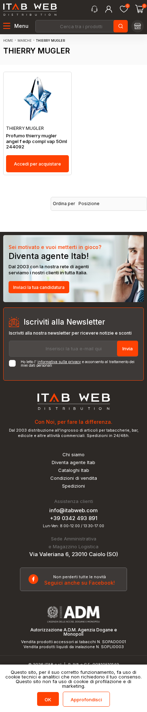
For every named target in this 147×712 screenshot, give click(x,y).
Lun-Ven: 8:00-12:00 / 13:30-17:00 (73, 526)
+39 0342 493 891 (73, 518)
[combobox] (81, 26)
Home (8, 40)
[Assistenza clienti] (94, 9)
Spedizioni (73, 486)
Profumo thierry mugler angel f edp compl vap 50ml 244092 (36, 141)
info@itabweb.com (73, 510)
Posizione (89, 204)
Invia (127, 348)
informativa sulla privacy (59, 362)
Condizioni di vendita (73, 478)
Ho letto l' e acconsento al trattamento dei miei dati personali (78, 363)
